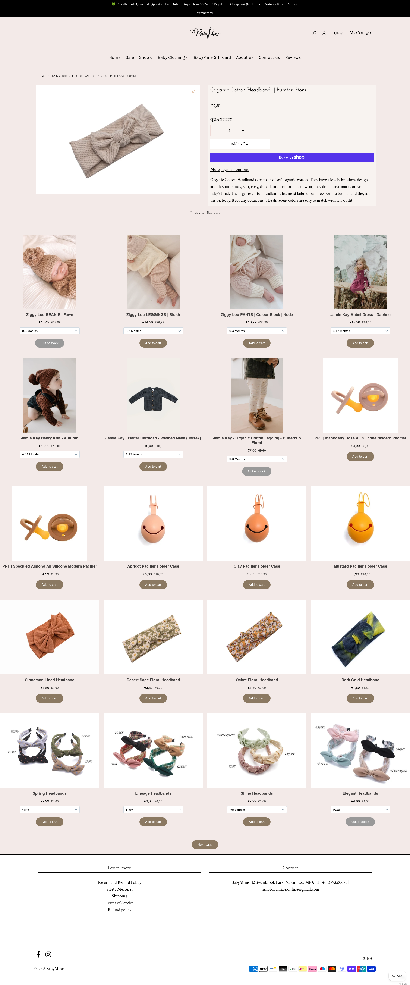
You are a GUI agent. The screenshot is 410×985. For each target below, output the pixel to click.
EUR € (337, 33)
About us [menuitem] (245, 57)
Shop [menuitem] (144, 57)
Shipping (119, 896)
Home (41, 76)
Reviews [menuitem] (293, 57)
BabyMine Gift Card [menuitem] (212, 57)
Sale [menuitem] (130, 57)
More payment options (229, 169)
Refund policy (119, 910)
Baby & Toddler (62, 76)
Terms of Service (119, 903)
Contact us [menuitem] (269, 57)
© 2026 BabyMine (49, 969)
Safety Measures (119, 889)
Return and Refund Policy (119, 882)
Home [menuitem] (114, 57)
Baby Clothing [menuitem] (171, 57)
